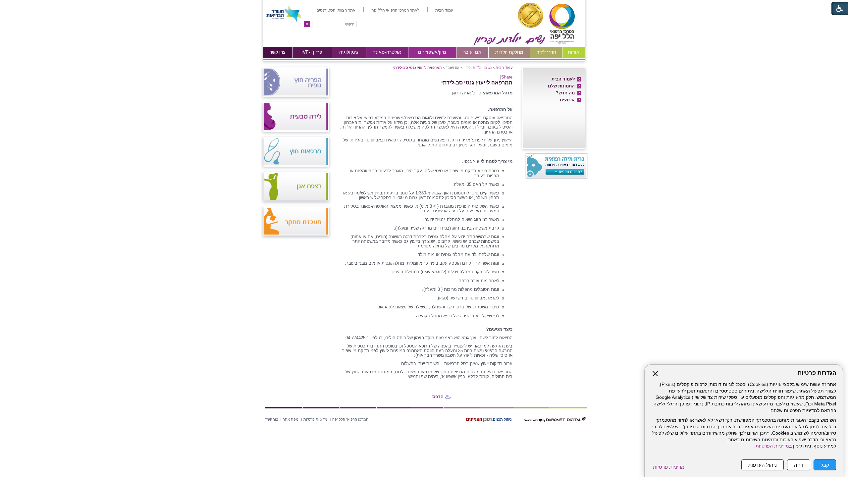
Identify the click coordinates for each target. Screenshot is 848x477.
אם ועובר (472, 52)
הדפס (438, 396)
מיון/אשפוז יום (432, 52)
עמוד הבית (504, 68)
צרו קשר (278, 52)
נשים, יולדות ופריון (477, 68)
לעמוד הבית (563, 79)
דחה (798, 465)
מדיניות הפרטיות (772, 446)
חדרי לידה (546, 52)
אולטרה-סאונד (387, 52)
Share (506, 77)
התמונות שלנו (561, 85)
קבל (825, 465)
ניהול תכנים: (502, 419)
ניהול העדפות (762, 465)
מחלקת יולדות (509, 52)
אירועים (567, 99)
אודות (573, 52)
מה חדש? (565, 92)
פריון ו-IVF (311, 52)
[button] (307, 24)
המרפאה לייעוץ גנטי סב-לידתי (417, 68)
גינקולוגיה (348, 52)
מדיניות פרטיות (668, 467)
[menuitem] (444, 10)
